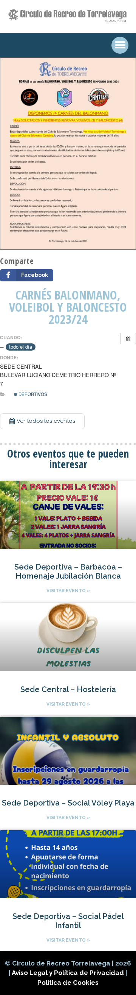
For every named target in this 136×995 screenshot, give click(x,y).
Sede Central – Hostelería (68, 689)
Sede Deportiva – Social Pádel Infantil (68, 921)
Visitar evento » (68, 590)
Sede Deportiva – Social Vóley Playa (68, 802)
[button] (42, 421)
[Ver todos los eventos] (128, 338)
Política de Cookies (68, 982)
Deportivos (32, 394)
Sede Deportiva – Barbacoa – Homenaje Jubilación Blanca (68, 571)
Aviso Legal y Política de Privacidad (68, 972)
